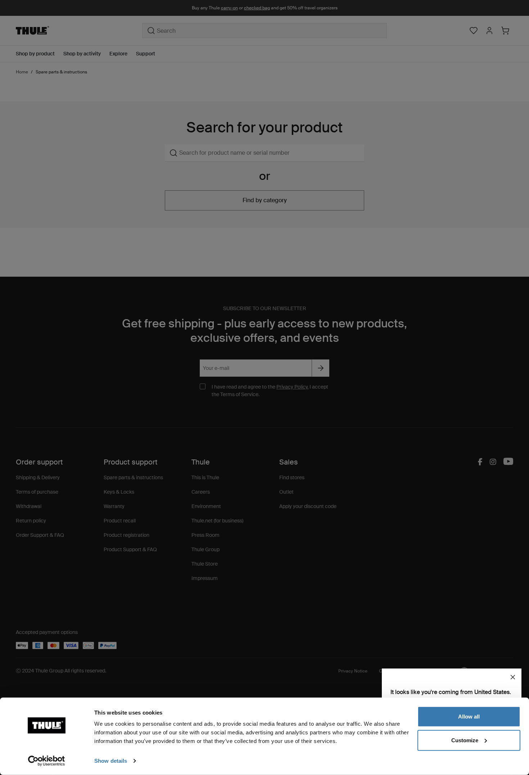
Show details (110, 761)
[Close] (512, 677)
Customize (464, 740)
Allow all (469, 716)
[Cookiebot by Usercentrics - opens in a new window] (46, 761)
